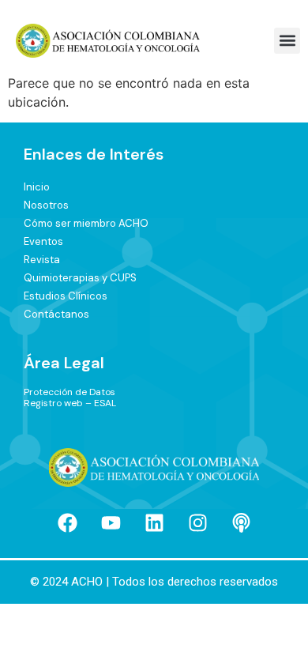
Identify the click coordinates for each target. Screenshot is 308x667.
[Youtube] (110, 522)
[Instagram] (197, 522)
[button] (287, 41)
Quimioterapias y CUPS (80, 278)
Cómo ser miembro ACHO (86, 223)
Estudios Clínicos (65, 296)
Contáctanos (56, 314)
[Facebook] (67, 522)
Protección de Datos (69, 392)
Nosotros (46, 205)
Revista (42, 259)
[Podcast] (241, 522)
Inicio (37, 187)
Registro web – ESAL (70, 403)
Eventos (43, 241)
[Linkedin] (154, 522)
